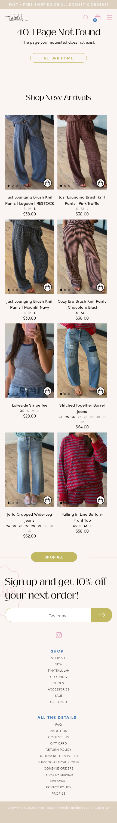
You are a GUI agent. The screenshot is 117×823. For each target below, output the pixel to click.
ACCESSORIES (58, 689)
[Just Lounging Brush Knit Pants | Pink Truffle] (82, 152)
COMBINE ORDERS (58, 768)
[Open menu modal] (109, 17)
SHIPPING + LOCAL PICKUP (58, 762)
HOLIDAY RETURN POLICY (58, 756)
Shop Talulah (46, 808)
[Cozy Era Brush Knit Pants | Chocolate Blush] (82, 257)
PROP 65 (58, 793)
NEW (58, 664)
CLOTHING (58, 677)
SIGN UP (101, 615)
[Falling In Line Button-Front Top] (82, 469)
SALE (58, 696)
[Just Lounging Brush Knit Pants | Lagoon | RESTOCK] (29, 152)
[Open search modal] (85, 17)
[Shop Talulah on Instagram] (58, 636)
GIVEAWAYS (58, 781)
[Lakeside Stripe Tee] (29, 360)
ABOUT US (58, 731)
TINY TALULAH (58, 670)
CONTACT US (58, 737)
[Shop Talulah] (17, 17)
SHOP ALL (58, 658)
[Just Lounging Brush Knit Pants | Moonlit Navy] (29, 257)
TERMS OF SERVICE (58, 775)
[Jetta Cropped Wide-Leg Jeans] (29, 469)
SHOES (58, 683)
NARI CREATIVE (97, 808)
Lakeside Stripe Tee (29, 405)
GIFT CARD (58, 702)
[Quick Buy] (47, 183)
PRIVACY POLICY (58, 787)
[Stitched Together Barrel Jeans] (82, 360)
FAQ (58, 724)
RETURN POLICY (58, 750)
